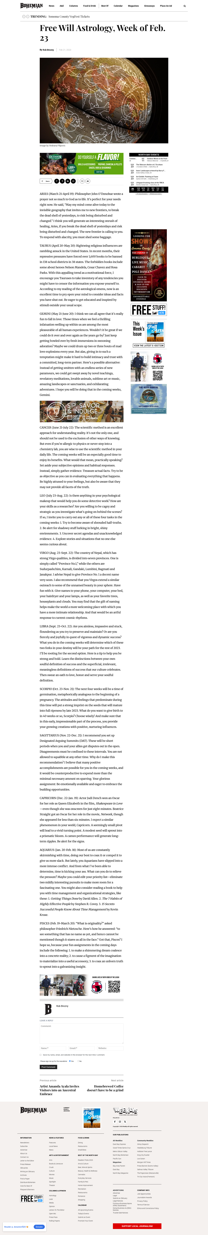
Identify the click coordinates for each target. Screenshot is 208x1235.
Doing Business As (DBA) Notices (122, 1209)
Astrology (52, 1196)
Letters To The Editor (56, 1210)
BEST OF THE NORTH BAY (88, 1155)
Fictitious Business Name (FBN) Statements (122, 1204)
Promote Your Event (85, 1221)
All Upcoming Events (85, 1210)
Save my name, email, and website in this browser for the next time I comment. (74, 1055)
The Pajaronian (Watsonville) (148, 1173)
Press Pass (53, 1217)
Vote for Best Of (26, 1186)
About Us (23, 1153)
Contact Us (24, 1157)
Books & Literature (56, 1164)
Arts (50, 1160)
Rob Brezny (48, 50)
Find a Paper (25, 1179)
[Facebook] (56, 181)
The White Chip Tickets (64, 16)
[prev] (23, 16)
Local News (53, 1146)
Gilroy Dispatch (143, 1144)
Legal (115, 1196)
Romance (81, 1196)
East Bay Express (119, 1144)
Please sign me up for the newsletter (53, 1061)
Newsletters (24, 1143)
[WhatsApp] (73, 181)
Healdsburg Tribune (144, 1148)
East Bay (116, 1169)
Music (51, 1178)
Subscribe (24, 1146)
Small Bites (82, 1150)
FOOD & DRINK (83, 1138)
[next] (27, 16)
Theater (52, 1185)
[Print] (87, 181)
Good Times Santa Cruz (121, 1148)
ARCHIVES (67, 1109)
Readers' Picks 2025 (85, 1160)
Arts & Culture (83, 1164)
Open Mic (52, 1214)
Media (51, 1203)
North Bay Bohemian (120, 1155)
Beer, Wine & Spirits (85, 1167)
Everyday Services (84, 1178)
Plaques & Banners (27, 1190)
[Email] (81, 181)
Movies (51, 1174)
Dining (80, 1143)
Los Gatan (141, 1159)
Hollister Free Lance (144, 1151)
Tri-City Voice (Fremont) (146, 1177)
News (51, 1150)
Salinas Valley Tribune (145, 1169)
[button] (184, 6)
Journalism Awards (144, 1197)
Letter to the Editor (27, 1161)
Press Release (25, 1164)
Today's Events (83, 1214)
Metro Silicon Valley (120, 1151)
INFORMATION (26, 1138)
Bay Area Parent (119, 1166)
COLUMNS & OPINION (57, 1191)
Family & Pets (83, 1182)
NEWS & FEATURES (56, 1138)
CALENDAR (82, 1205)
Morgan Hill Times (144, 1162)
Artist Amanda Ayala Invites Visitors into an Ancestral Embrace (59, 1090)
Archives (23, 1175)
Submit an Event (84, 1217)
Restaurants (82, 1146)
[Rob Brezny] (48, 1009)
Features (52, 1143)
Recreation (82, 1189)
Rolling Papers (54, 1221)
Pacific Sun (117, 1159)
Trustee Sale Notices (120, 1213)
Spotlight (52, 1182)
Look (51, 1199)
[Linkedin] (67, 181)
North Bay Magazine (120, 1173)
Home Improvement (85, 1185)
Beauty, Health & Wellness (87, 1171)
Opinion (52, 1206)
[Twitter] (62, 181)
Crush (51, 1167)
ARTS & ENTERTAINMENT (59, 1155)
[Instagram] (120, 1122)
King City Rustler (143, 1155)
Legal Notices (118, 1201)
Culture (52, 1171)
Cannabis (81, 1174)
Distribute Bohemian (27, 1182)
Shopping (81, 1200)
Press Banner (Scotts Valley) (147, 1166)
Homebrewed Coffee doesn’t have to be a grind (105, 1088)
